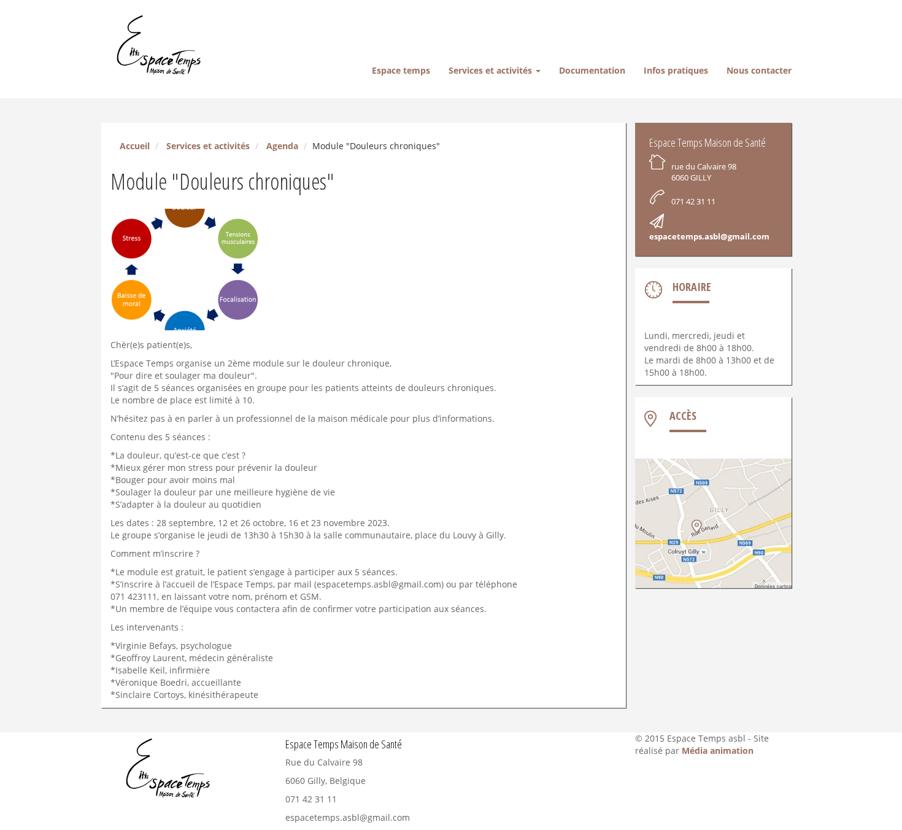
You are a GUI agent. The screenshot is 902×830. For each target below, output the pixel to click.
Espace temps (401, 70)
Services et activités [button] (491, 70)
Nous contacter (759, 70)
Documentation (592, 70)
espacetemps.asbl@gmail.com (709, 236)
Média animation (718, 750)
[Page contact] (713, 523)
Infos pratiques (676, 70)
